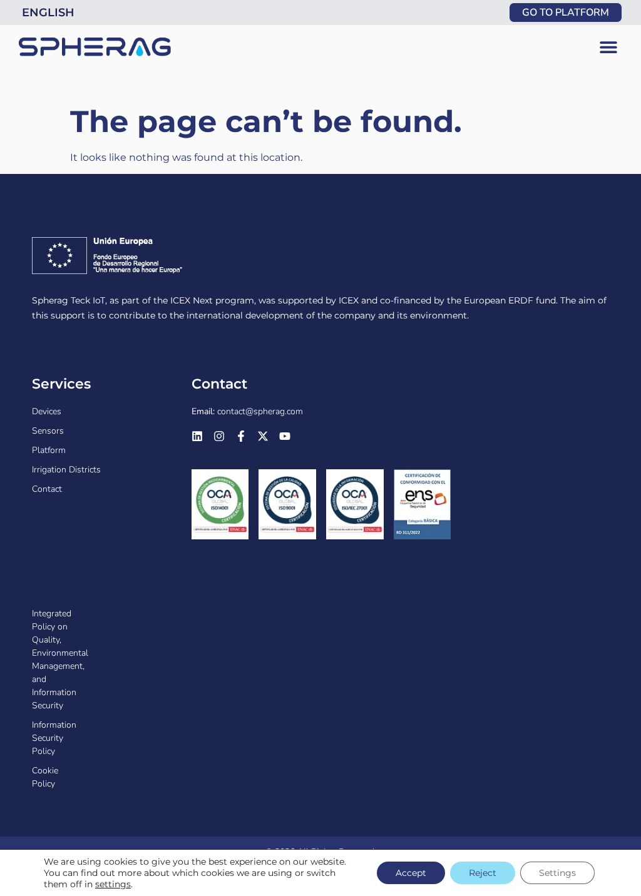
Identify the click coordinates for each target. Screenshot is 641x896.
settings (113, 884)
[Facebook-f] (241, 436)
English (48, 12)
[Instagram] (219, 436)
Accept (411, 872)
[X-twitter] (263, 436)
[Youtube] (284, 436)
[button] (608, 47)
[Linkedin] (197, 436)
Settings (557, 872)
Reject (482, 872)
